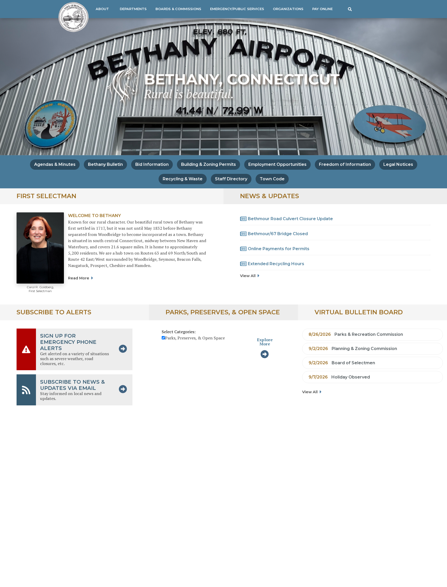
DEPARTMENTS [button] (133, 9)
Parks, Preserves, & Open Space (195, 338)
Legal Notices (398, 164)
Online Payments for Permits (278, 248)
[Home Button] (71, 17)
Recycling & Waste (183, 178)
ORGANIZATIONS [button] (288, 9)
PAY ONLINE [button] (322, 9)
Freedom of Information (345, 164)
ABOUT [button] (102, 9)
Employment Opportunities (277, 164)
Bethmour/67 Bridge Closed (278, 233)
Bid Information (152, 164)
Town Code (272, 178)
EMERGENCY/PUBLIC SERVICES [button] (237, 9)
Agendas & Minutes (55, 164)
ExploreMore (265, 342)
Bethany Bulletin (105, 164)
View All (248, 275)
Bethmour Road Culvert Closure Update (290, 218)
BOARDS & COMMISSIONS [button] (178, 9)
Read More (78, 278)
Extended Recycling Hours (276, 263)
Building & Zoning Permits (208, 164)
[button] (350, 9)
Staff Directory (231, 178)
